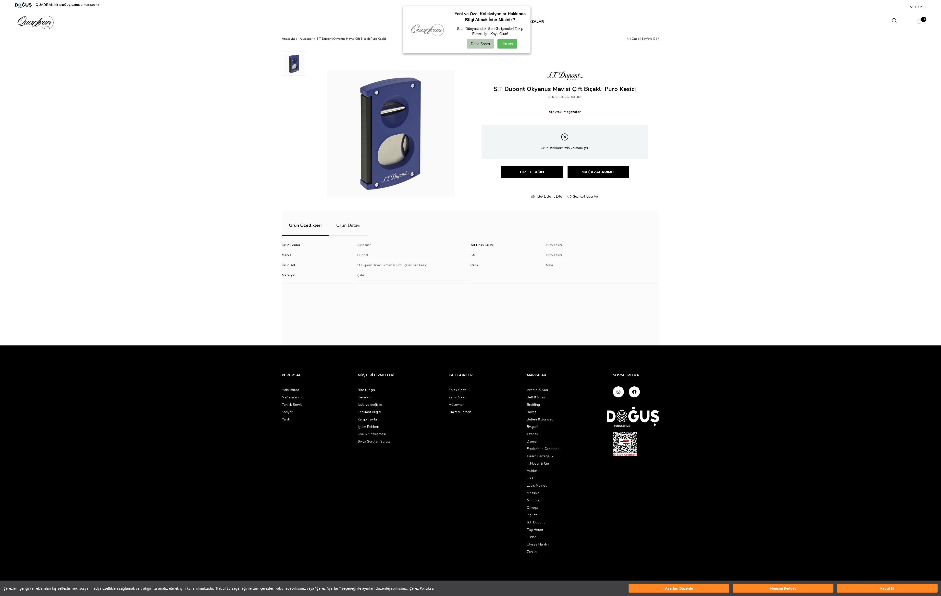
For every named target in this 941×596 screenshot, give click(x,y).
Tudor (531, 537)
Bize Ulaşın (366, 390)
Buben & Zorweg (540, 419)
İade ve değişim (370, 404)
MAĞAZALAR (532, 21)
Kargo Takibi (367, 419)
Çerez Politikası (421, 588)
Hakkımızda (290, 390)
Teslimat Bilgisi (369, 412)
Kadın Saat (457, 397)
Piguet (532, 515)
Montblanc (535, 500)
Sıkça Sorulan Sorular (375, 441)
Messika (533, 493)
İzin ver (507, 44)
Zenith (532, 551)
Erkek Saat (457, 390)
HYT (530, 478)
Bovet (531, 412)
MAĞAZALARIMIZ (598, 172)
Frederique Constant (543, 448)
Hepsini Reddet (783, 588)
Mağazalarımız (293, 397)
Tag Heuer (535, 529)
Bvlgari (532, 426)
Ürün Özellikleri (305, 225)
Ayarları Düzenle (679, 588)
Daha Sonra (480, 44)
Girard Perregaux (540, 456)
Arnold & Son (537, 390)
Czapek (532, 434)
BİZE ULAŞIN (532, 172)
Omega (532, 507)
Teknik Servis (292, 404)
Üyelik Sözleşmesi (372, 434)
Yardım (287, 419)
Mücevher (456, 404)
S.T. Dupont (536, 522)
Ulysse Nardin (538, 544)
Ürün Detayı (348, 225)
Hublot (532, 471)
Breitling (533, 404)
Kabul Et (887, 588)
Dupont (362, 255)
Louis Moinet (536, 485)
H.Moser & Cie (538, 463)
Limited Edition (460, 412)
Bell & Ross (536, 397)
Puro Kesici (554, 245)
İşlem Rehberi (368, 426)
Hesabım (364, 397)
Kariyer (287, 412)
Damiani (533, 441)
